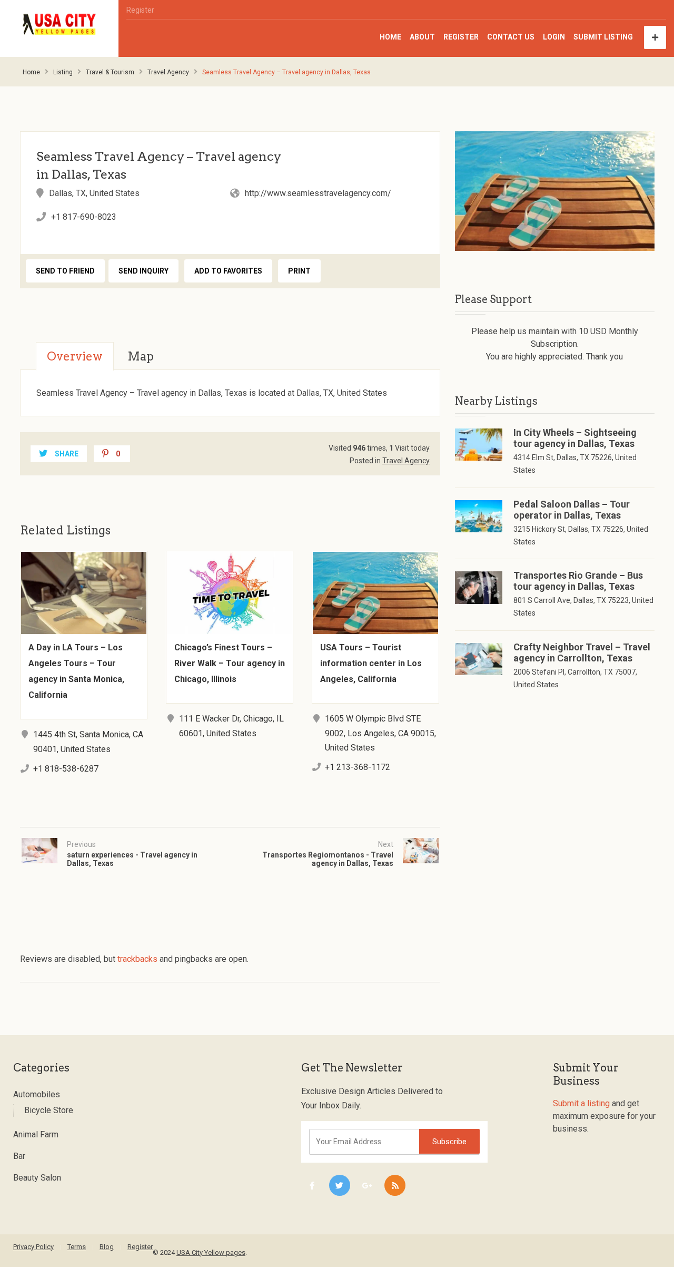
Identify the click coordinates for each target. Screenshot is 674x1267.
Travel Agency (168, 72)
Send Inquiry (143, 271)
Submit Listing (603, 37)
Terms (76, 1247)
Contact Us (510, 37)
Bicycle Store (48, 1110)
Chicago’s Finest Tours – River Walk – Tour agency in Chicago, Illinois (229, 663)
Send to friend (65, 271)
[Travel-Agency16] (555, 191)
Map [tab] (140, 356)
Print (299, 271)
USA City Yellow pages (210, 1252)
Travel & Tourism (110, 72)
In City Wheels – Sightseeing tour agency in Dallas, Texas (575, 438)
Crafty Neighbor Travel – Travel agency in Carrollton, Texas (581, 652)
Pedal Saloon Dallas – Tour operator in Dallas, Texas (571, 510)
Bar (19, 1156)
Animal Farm (35, 1134)
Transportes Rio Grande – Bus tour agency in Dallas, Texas (578, 581)
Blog (107, 1247)
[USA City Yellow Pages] (59, 24)
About (422, 37)
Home (390, 37)
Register (140, 10)
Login (554, 37)
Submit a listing (581, 1103)
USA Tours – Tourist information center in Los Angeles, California (371, 663)
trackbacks (137, 959)
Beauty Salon (37, 1178)
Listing (63, 72)
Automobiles (36, 1094)
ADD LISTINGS (655, 37)
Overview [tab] (75, 356)
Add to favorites (228, 271)
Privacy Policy (33, 1247)
